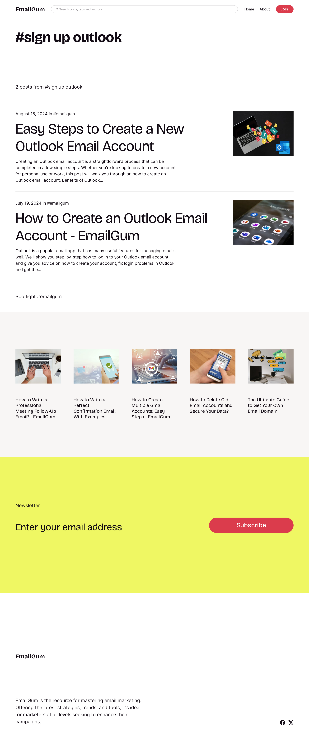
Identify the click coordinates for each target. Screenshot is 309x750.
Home (249, 9)
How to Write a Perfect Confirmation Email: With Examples (95, 408)
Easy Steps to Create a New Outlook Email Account (99, 137)
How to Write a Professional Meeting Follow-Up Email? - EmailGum (35, 408)
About (265, 9)
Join (284, 9)
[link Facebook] (282, 724)
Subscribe (251, 525)
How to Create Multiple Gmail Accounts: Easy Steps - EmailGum (151, 408)
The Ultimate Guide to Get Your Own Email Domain (268, 405)
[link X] (291, 724)
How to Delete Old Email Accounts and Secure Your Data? (211, 405)
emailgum (65, 113)
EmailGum (30, 9)
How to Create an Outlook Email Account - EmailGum (111, 226)
